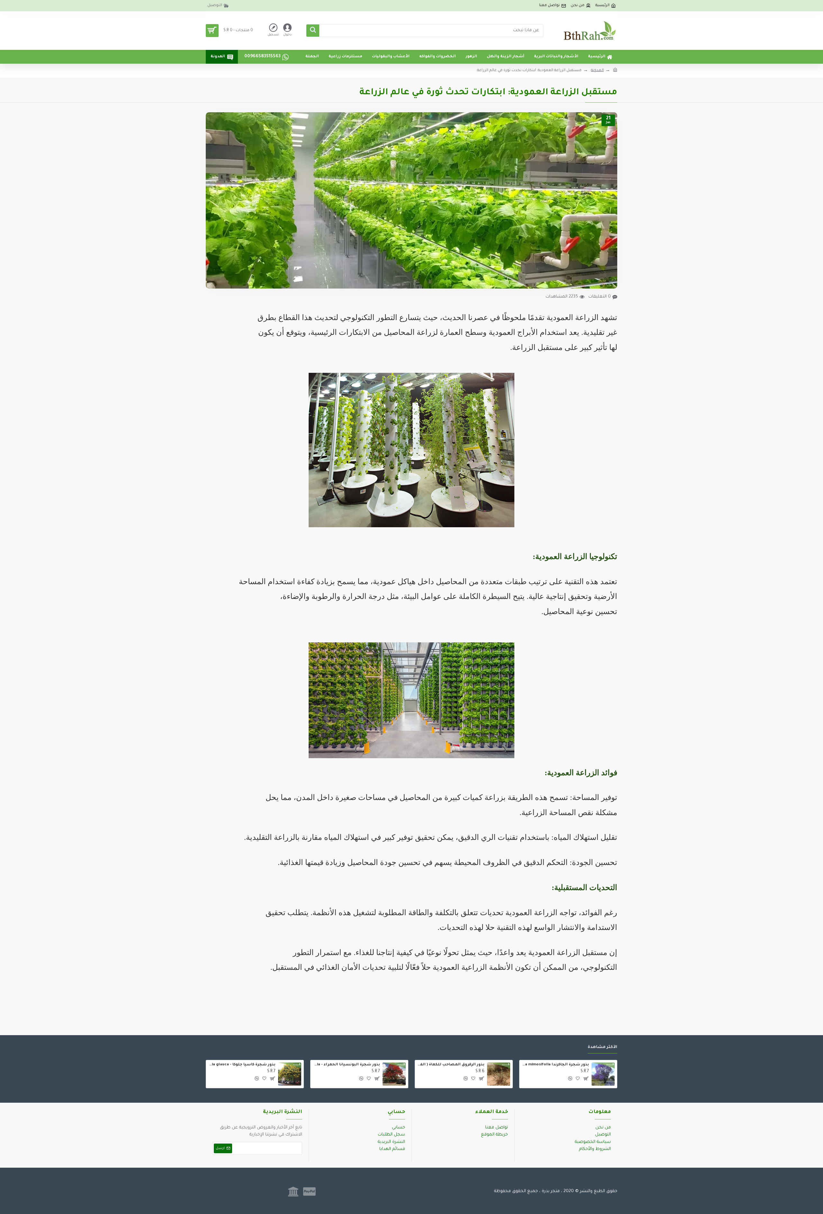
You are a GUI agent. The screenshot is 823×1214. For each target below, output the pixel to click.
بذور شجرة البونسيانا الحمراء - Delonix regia (346, 1065)
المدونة (597, 71)
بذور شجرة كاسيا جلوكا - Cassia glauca (242, 1065)
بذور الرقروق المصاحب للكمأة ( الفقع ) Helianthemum (450, 1065)
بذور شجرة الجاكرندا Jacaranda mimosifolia (555, 1065)
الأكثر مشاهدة (602, 1047)
